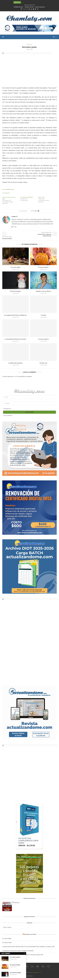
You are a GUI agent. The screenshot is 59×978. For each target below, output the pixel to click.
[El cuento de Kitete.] (43, 256)
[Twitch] (37, 9)
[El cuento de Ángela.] (15, 280)
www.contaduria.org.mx (8, 189)
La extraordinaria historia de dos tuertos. (15, 339)
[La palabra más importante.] (15, 352)
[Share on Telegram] (38, 211)
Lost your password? (7, 415)
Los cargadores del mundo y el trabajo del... (15, 315)
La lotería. (43, 315)
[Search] (56, 37)
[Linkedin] (31, 9)
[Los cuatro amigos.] (15, 256)
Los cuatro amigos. (15, 267)
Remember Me (7, 408)
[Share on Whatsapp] (36, 211)
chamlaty (15, 216)
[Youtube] (33, 9)
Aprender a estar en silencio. (43, 291)
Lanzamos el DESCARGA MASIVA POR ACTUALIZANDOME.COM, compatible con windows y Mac (28, 946)
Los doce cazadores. (43, 339)
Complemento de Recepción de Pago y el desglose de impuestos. (18, 950)
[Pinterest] (29, 9)
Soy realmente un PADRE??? (26, 197)
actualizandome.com (36, 972)
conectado (15, 376)
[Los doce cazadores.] (43, 328)
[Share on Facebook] (33, 211)
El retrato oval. (43, 363)
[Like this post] (32, 211)
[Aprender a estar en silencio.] (43, 280)
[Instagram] (27, 9)
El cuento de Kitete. (43, 267)
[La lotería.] (43, 304)
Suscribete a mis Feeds (30, 934)
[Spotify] (35, 9)
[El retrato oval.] (43, 352)
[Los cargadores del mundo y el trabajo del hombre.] (15, 304)
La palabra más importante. (15, 363)
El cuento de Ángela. (15, 291)
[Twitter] (25, 9)
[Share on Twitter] (35, 211)
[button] (22, 2)
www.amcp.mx (6, 193)
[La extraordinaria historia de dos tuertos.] (15, 328)
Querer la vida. (41, 197)
